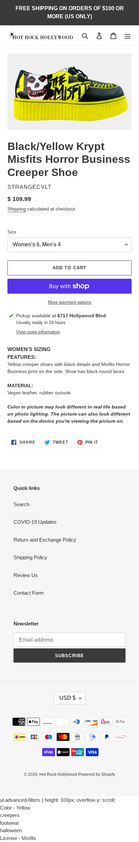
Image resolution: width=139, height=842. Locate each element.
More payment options (69, 302)
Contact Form (28, 593)
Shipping (16, 209)
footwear (9, 823)
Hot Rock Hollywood (58, 774)
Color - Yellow (15, 808)
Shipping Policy (30, 557)
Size (11, 231)
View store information (38, 332)
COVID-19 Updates (35, 522)
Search (21, 504)
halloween (11, 830)
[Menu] (127, 35)
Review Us (25, 575)
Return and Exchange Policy (44, 540)
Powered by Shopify (96, 774)
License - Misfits (18, 838)
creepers (10, 815)
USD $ (67, 698)
